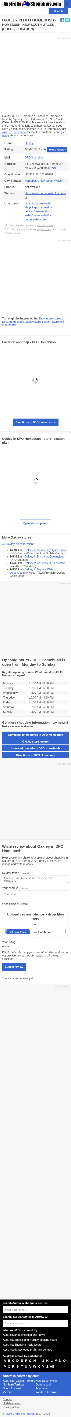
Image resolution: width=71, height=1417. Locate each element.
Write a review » (57, 149)
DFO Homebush (35, 157)
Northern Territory (13, 1384)
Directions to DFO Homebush (35, 755)
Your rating (8, 942)
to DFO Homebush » (36, 422)
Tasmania (42, 1388)
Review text (15, 872)
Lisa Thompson (45, 225)
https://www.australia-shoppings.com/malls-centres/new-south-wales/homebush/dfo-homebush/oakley (38, 211)
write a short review (14, 132)
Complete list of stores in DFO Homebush (35, 734)
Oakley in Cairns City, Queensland (45, 550)
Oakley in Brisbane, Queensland (44, 556)
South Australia (12, 1388)
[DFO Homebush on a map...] (35, 412)
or (35, 919)
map (54, 168)
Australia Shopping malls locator (22, 1344)
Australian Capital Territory (19, 1380)
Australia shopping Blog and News (24, 1334)
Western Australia (46, 1392)
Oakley (29, 143)
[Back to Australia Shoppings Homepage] (32, 4)
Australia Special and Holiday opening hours (30, 1339)
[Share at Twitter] (67, 20)
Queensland (43, 1384)
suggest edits (44, 229)
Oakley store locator (37, 321)
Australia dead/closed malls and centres (27, 1349)
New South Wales (47, 1380)
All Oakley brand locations (18, 544)
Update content (12, 1403)
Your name (15, 887)
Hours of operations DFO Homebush (35, 748)
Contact (7, 1399)
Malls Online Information (20, 1413)
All (52, 1366)
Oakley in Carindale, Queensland (44, 563)
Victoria (7, 1392)
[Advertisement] (35, 75)
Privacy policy (11, 1407)
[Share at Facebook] (62, 20)
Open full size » (35, 523)
